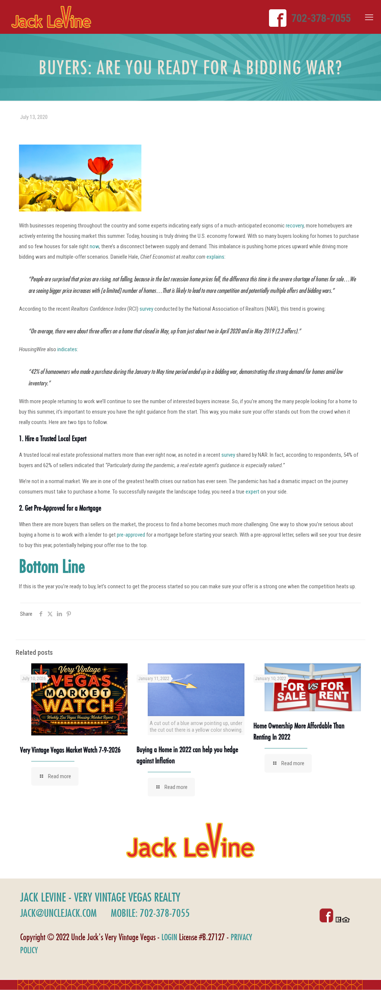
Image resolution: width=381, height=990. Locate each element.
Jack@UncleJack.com (58, 912)
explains (215, 256)
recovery (295, 225)
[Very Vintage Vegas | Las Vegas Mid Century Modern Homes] (51, 17)
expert (252, 491)
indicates (67, 349)
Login (169, 937)
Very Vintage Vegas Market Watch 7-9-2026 (70, 749)
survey (146, 308)
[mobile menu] (369, 17)
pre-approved (131, 534)
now (94, 246)
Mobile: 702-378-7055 (150, 912)
